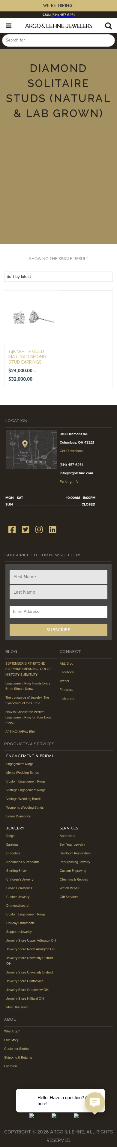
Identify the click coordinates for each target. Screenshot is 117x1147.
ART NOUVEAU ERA (20, 732)
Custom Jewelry (17, 897)
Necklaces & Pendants (22, 862)
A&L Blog (66, 664)
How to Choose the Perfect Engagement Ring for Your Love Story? (28, 717)
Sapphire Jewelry (19, 932)
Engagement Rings (19, 764)
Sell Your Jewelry (72, 845)
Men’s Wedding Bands (22, 773)
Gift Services (69, 897)
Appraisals (67, 836)
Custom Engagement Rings (25, 781)
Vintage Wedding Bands (23, 799)
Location (10, 1066)
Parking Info (69, 481)
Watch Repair (70, 888)
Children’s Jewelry (19, 879)
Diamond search (18, 906)
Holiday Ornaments (20, 923)
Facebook (67, 672)
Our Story (11, 1040)
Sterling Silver (16, 871)
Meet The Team (17, 1007)
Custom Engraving (73, 871)
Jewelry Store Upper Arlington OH (31, 941)
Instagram (67, 698)
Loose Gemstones (19, 888)
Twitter (64, 681)
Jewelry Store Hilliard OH (25, 999)
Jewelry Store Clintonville (25, 981)
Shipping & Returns (18, 1057)
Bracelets (13, 853)
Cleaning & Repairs (74, 879)
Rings (10, 836)
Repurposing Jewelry (75, 862)
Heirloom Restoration (75, 853)
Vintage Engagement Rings (25, 790)
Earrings (12, 845)
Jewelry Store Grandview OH (27, 990)
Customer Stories (16, 1049)
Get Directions (71, 451)
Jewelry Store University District (29, 972)
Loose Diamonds (18, 816)
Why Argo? (12, 1031)
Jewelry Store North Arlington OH (30, 949)
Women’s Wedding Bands (25, 808)
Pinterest (66, 690)
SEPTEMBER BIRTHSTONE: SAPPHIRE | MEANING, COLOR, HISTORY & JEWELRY (28, 669)
